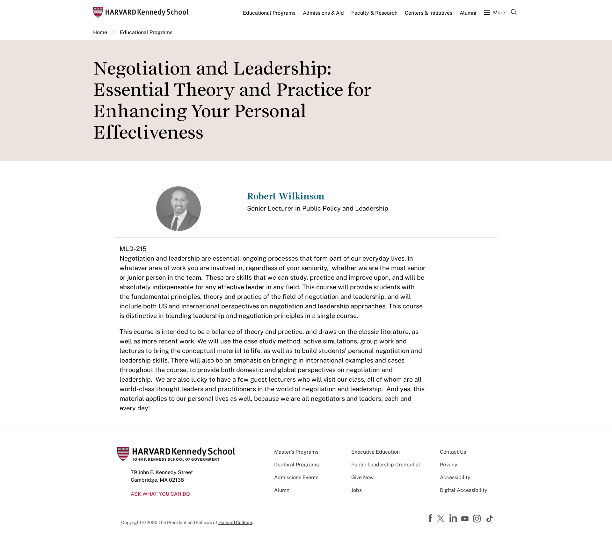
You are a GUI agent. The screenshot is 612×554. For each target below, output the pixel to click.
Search (514, 13)
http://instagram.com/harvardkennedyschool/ (478, 519)
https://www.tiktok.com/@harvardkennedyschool (490, 518)
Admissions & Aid (323, 13)
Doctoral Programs (296, 465)
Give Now (362, 477)
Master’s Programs (296, 452)
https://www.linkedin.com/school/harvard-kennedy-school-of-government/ (454, 518)
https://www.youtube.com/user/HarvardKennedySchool (465, 519)
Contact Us (453, 452)
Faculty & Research (374, 13)
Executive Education (375, 452)
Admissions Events (296, 477)
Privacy (448, 465)
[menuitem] (270, 15)
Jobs (356, 490)
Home (100, 32)
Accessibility (455, 477)
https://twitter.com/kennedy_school (442, 519)
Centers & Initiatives (428, 13)
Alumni (468, 13)
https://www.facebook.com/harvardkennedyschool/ (431, 518)
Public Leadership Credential (385, 465)
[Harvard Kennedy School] (143, 12)
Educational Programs (269, 13)
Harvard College (235, 522)
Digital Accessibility (463, 490)
